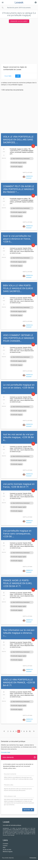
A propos (5, 843)
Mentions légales (7, 851)
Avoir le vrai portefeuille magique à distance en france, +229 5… (17, 239)
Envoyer (28, 809)
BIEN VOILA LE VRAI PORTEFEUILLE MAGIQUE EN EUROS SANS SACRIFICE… (18, 288)
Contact (5, 845)
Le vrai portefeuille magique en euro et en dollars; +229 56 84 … (18, 388)
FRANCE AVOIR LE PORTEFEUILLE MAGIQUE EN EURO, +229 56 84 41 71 (17, 583)
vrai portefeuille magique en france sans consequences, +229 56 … (17, 533)
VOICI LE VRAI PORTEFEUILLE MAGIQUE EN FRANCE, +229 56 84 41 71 (19, 682)
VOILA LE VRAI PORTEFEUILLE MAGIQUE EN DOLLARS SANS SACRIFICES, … (18, 139)
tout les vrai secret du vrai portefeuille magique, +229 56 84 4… (18, 437)
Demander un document (19, 21)
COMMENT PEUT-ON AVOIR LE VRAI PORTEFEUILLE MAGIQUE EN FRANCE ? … (18, 189)
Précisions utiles (8, 785)
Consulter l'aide (5, 752)
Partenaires (33, 857)
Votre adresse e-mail (10, 796)
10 (29, 731)
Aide (4, 847)
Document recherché (10, 774)
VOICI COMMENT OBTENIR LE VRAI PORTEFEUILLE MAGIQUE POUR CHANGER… (18, 338)
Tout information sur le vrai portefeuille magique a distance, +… (19, 633)
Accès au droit (7, 849)
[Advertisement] (19, 44)
